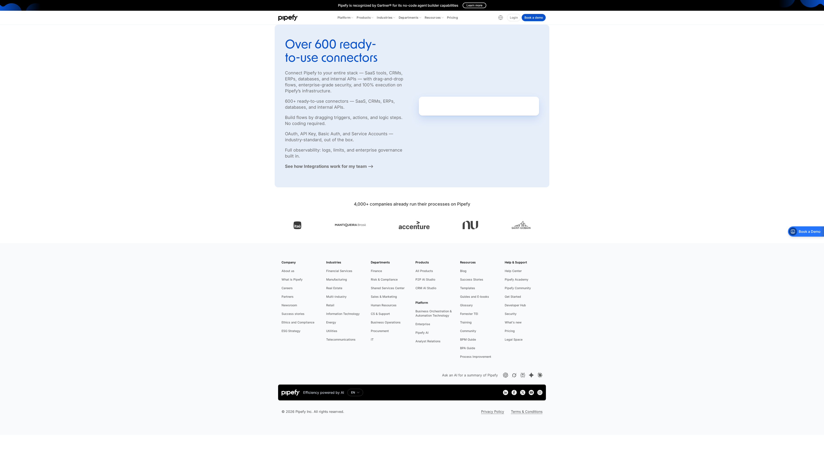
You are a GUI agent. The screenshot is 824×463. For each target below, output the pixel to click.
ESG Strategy (291, 331)
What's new (513, 322)
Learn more (474, 5)
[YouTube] (531, 392)
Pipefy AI (422, 332)
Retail (330, 305)
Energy (331, 322)
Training (466, 322)
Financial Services (339, 271)
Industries (385, 17)
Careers (287, 288)
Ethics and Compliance (298, 322)
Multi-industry (336, 296)
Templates (467, 288)
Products (364, 17)
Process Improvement (475, 356)
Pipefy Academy (516, 279)
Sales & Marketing (384, 296)
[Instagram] (539, 392)
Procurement (380, 331)
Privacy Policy (492, 411)
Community (468, 331)
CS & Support (380, 314)
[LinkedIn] (505, 392)
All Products (424, 271)
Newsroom (289, 305)
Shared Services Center (387, 288)
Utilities (331, 331)
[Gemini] (531, 375)
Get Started (513, 296)
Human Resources (384, 305)
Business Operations (386, 322)
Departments (409, 17)
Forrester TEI (469, 314)
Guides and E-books (474, 296)
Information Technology (343, 314)
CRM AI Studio (425, 288)
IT (372, 339)
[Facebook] (514, 392)
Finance (376, 271)
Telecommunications (341, 339)
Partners (288, 296)
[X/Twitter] (522, 392)
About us (288, 271)
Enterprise (422, 324)
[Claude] (539, 375)
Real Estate (334, 288)
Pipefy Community (518, 288)
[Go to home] (288, 17)
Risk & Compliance (384, 279)
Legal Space (514, 339)
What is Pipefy (292, 279)
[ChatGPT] (505, 375)
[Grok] (514, 375)
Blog (463, 271)
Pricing (452, 17)
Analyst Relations (428, 341)
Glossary (466, 305)
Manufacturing (336, 279)
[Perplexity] (522, 375)
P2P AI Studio (425, 279)
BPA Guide (467, 348)
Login (514, 17)
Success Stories (471, 279)
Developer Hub (515, 305)
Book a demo (533, 17)
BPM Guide (468, 339)
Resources (433, 17)
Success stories (293, 314)
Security (511, 314)
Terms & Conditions (526, 411)
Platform (344, 17)
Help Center (513, 271)
